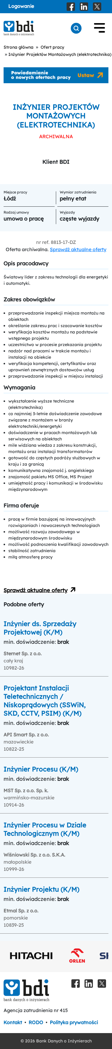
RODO (36, 1022)
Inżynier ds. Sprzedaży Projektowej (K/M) (40, 627)
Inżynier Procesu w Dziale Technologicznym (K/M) (45, 829)
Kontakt (13, 1022)
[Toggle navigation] (99, 28)
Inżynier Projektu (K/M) (41, 889)
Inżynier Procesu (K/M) (41, 769)
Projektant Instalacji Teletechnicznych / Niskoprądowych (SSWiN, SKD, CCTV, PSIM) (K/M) (45, 700)
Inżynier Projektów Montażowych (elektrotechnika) (59, 54)
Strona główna (18, 47)
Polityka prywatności (74, 1022)
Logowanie (21, 6)
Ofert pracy (52, 47)
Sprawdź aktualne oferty (78, 249)
